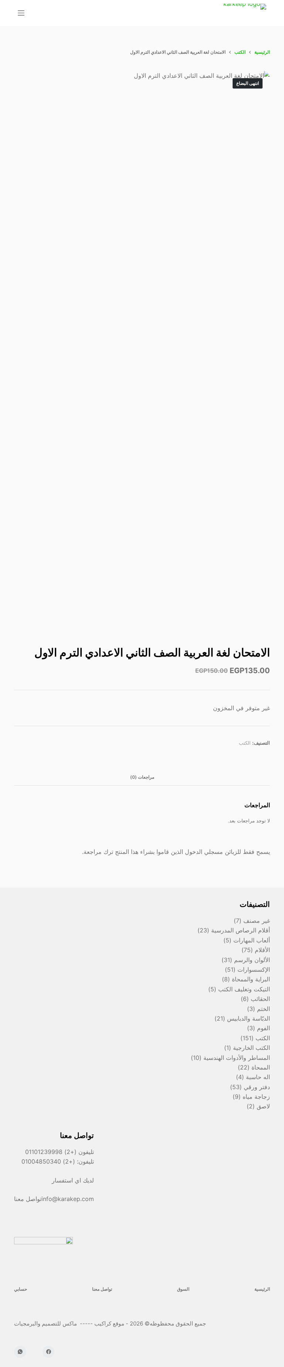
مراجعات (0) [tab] (142, 777)
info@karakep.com (67, 1199)
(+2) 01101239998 (51, 1151)
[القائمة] (21, 13)
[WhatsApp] (20, 1352)
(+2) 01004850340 (49, 1161)
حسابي (20, 1289)
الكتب (245, 743)
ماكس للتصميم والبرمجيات (46, 1323)
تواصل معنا (102, 1289)
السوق (183, 1289)
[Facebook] (49, 1352)
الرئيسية (262, 1289)
